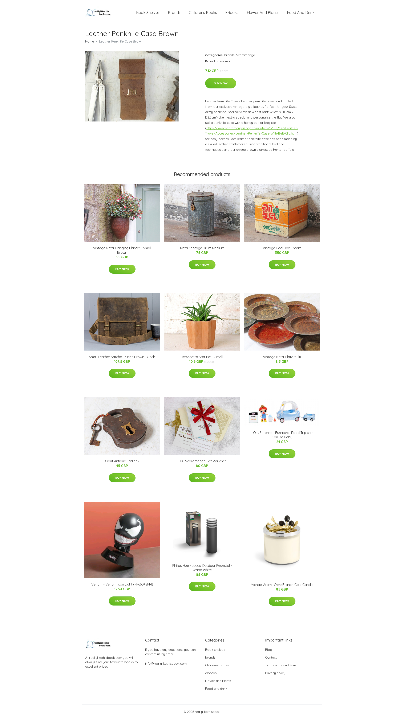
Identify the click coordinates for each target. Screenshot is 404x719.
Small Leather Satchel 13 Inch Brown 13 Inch (122, 357)
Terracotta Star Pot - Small (202, 357)
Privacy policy (275, 673)
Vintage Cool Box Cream (282, 248)
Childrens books (203, 12)
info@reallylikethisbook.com (166, 664)
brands (174, 12)
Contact (271, 657)
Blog (268, 650)
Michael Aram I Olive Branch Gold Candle (282, 585)
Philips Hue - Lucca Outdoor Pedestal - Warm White (202, 567)
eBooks (231, 12)
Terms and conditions (280, 665)
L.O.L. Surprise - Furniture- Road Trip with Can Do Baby (282, 435)
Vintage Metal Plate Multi (282, 357)
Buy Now (220, 83)
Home (89, 41)
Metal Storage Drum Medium (202, 248)
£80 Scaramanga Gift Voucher (202, 461)
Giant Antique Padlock (122, 461)
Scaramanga (245, 55)
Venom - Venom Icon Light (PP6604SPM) (122, 584)
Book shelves (147, 12)
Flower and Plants (263, 12)
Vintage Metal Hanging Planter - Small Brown (122, 250)
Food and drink (301, 12)
